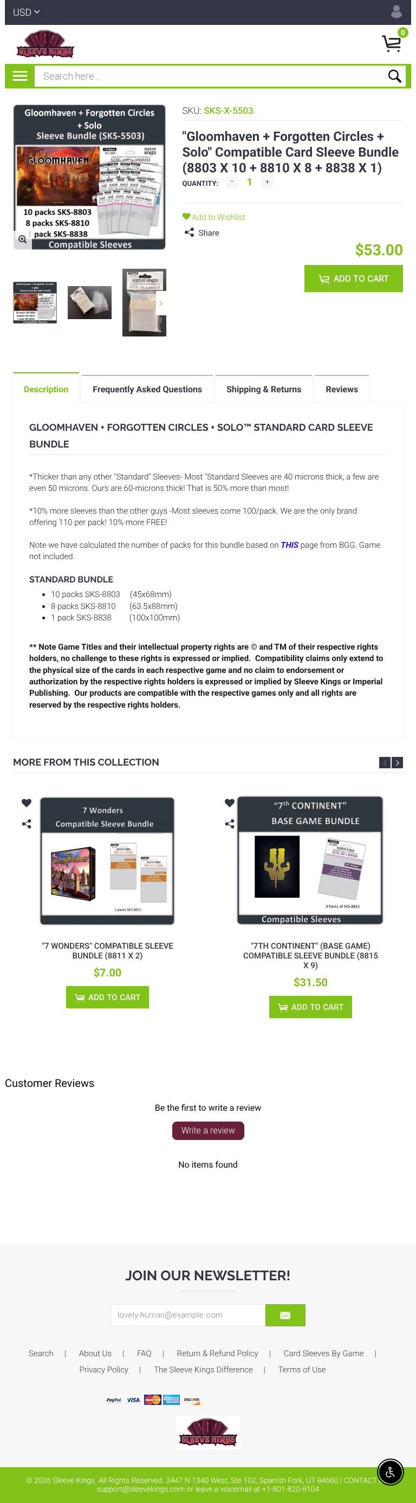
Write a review (208, 1130)
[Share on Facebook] (230, 233)
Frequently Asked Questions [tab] (147, 389)
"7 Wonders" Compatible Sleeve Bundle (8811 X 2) (107, 951)
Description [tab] (46, 389)
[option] (35, 302)
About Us (95, 1353)
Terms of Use (302, 1370)
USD (22, 12)
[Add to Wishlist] (26, 804)
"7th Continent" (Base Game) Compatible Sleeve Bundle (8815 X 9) (310, 955)
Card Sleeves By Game (324, 1353)
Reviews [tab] (342, 389)
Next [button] (161, 303)
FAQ (144, 1353)
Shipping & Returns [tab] (263, 389)
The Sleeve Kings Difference (203, 1370)
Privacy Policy (104, 1370)
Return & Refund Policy (217, 1353)
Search (41, 1353)
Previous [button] (385, 762)
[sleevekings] (208, 1432)
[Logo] (45, 44)
